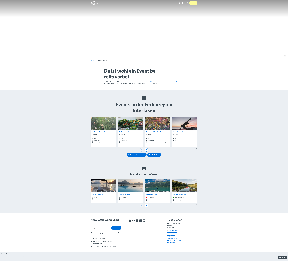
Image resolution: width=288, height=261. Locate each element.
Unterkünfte (170, 238)
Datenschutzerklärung (105, 232)
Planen (147, 3)
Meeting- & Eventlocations (174, 240)
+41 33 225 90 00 (173, 230)
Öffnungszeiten (171, 235)
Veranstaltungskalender (152, 81)
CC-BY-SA (114, 191)
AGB (175, 238)
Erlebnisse (139, 3)
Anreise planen (171, 236)
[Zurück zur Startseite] (94, 3)
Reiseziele (130, 3)
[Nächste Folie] (146, 150)
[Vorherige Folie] (141, 150)
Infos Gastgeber (171, 242)
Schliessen (282, 257)
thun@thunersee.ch (172, 232)
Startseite (92, 60)
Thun (285, 55)
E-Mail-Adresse (97, 224)
